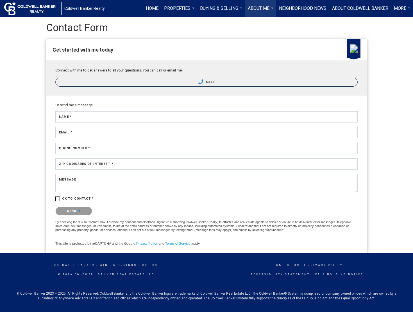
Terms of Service (177, 244)
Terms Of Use (286, 265)
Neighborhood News (302, 8)
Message (67, 179)
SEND (72, 211)
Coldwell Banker (75, 265)
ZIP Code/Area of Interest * (86, 164)
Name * (65, 117)
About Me (261, 11)
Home (152, 8)
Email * (66, 132)
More (403, 11)
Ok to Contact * (78, 198)
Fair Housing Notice (339, 274)
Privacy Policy (147, 244)
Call (210, 82)
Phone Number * (74, 148)
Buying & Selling (222, 11)
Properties (180, 11)
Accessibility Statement (280, 274)
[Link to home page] (32, 8)
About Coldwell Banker (360, 8)
